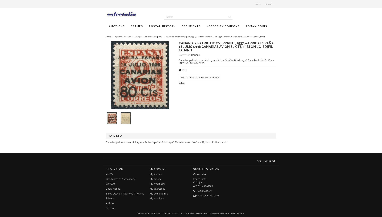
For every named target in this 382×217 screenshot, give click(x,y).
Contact (110, 184)
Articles (110, 203)
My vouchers (157, 198)
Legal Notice (113, 188)
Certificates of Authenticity (120, 179)
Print (184, 70)
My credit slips (157, 184)
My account (156, 174)
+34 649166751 (204, 190)
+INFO (109, 174)
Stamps (137, 26)
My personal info (159, 193)
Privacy (110, 198)
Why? (182, 83)
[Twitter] (274, 161)
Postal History (162, 26)
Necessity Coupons (223, 26)
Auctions (117, 26)
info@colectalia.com (207, 195)
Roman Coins (256, 26)
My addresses (157, 188)
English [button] (269, 4)
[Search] (229, 17)
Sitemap (110, 208)
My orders (155, 179)
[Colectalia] (133, 14)
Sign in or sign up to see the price (200, 77)
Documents (191, 26)
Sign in (258, 4)
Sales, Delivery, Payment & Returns (125, 193)
